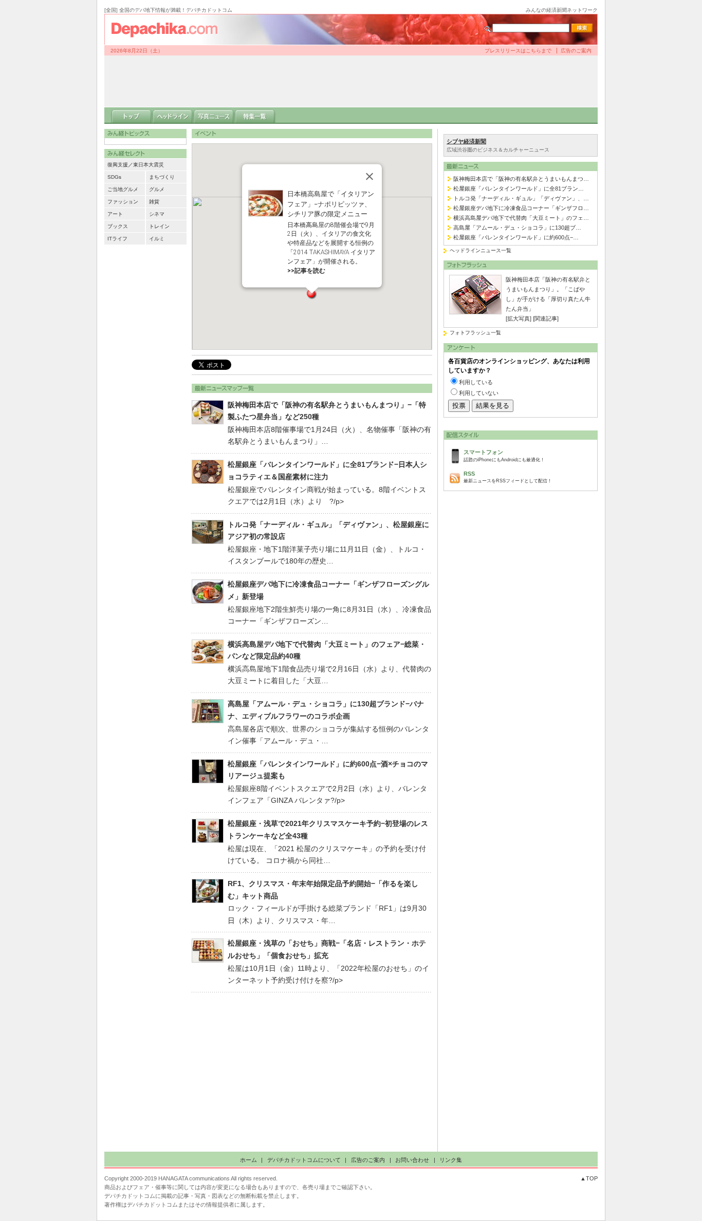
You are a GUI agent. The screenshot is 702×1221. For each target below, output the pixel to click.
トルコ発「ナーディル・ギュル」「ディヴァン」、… (521, 198)
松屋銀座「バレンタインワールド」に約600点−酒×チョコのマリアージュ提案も (328, 770)
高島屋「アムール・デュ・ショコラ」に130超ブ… (517, 227)
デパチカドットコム (168, 29)
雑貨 (154, 201)
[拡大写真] (518, 318)
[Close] (369, 176)
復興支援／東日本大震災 (135, 164)
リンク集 (450, 1160)
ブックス (117, 226)
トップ (131, 115)
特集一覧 (254, 115)
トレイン (159, 226)
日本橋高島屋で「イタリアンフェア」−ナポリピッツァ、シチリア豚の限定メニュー (330, 204)
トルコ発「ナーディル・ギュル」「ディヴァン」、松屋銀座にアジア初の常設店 (328, 530)
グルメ (156, 189)
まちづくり (162, 177)
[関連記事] (546, 318)
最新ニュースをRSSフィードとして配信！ (508, 477)
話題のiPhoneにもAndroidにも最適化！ (504, 455)
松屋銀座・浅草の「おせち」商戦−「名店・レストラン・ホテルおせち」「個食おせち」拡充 (327, 949)
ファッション (122, 201)
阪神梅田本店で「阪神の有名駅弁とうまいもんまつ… (521, 179)
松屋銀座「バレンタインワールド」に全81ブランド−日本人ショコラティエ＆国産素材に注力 (327, 470)
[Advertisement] (351, 81)
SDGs (114, 177)
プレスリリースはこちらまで (518, 50)
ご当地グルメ (122, 189)
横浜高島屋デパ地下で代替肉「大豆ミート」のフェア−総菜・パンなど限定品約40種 (327, 650)
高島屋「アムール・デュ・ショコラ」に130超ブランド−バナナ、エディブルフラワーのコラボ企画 (326, 710)
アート (115, 214)
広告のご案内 (576, 50)
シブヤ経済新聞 (466, 141)
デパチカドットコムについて (304, 1160)
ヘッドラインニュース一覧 (480, 250)
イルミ (156, 238)
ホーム (248, 1160)
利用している (476, 382)
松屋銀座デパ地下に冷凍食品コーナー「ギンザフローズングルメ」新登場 (328, 590)
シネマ (156, 214)
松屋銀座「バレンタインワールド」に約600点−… (516, 237)
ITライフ (117, 238)
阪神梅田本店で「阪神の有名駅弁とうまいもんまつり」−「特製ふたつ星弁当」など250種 (327, 411)
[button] (312, 294)
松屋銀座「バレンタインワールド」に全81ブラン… (518, 188)
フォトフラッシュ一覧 (475, 332)
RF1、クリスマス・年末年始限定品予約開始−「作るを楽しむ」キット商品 (323, 889)
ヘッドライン (172, 115)
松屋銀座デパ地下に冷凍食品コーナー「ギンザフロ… (521, 208)
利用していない (478, 393)
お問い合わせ (412, 1160)
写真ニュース (213, 115)
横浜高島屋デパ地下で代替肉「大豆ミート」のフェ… (521, 218)
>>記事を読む (306, 270)
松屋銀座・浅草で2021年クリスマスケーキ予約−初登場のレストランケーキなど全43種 (328, 829)
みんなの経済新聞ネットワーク (562, 10)
